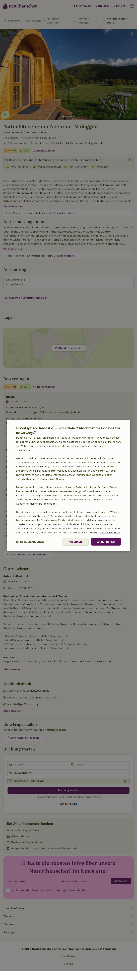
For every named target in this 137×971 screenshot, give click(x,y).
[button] (30, 542)
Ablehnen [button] (75, 541)
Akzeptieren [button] (106, 541)
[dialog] (68, 485)
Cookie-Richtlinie (110, 532)
